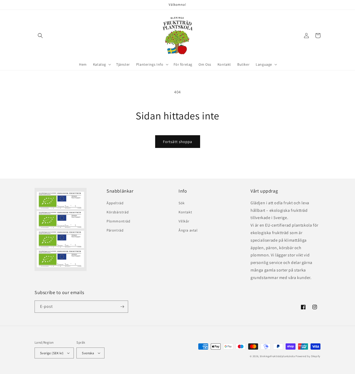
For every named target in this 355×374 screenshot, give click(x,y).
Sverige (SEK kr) (51, 353)
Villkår (184, 221)
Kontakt (185, 212)
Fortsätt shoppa (177, 141)
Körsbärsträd (118, 212)
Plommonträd (118, 221)
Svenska (88, 353)
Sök (182, 203)
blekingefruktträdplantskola (277, 356)
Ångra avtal (188, 230)
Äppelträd (115, 203)
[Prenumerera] (122, 307)
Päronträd (115, 230)
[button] (40, 35)
